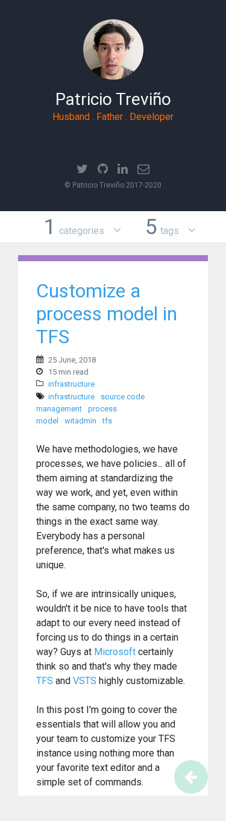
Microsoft (115, 652)
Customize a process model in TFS (106, 314)
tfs (107, 420)
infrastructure (71, 383)
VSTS (84, 680)
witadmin (80, 420)
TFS (44, 680)
